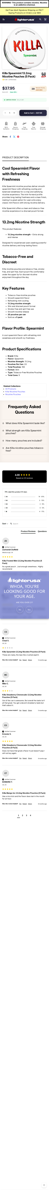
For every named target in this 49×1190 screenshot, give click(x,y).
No (20, 609)
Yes (29, 609)
